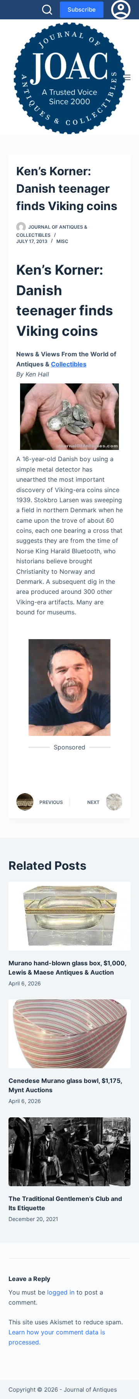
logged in (61, 1292)
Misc (62, 241)
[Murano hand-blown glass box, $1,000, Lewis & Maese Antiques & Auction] (69, 916)
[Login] (121, 9)
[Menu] (127, 77)
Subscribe (82, 9)
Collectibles (68, 364)
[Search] (47, 10)
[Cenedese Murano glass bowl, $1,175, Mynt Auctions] (69, 1033)
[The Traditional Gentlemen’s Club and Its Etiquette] (69, 1151)
